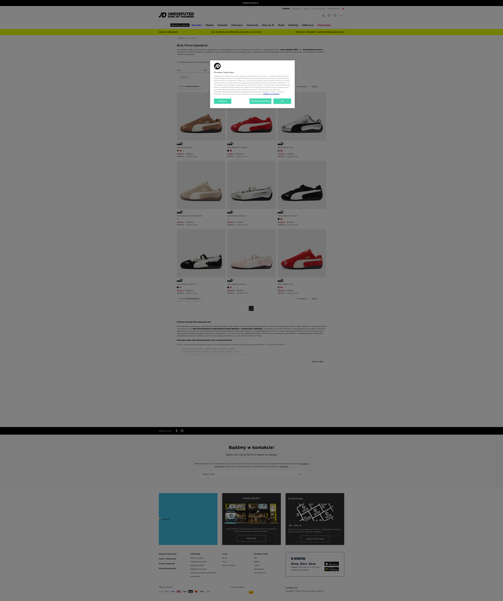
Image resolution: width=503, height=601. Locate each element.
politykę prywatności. (271, 94)
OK (282, 101)
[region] (252, 84)
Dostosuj (222, 101)
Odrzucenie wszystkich (260, 101)
